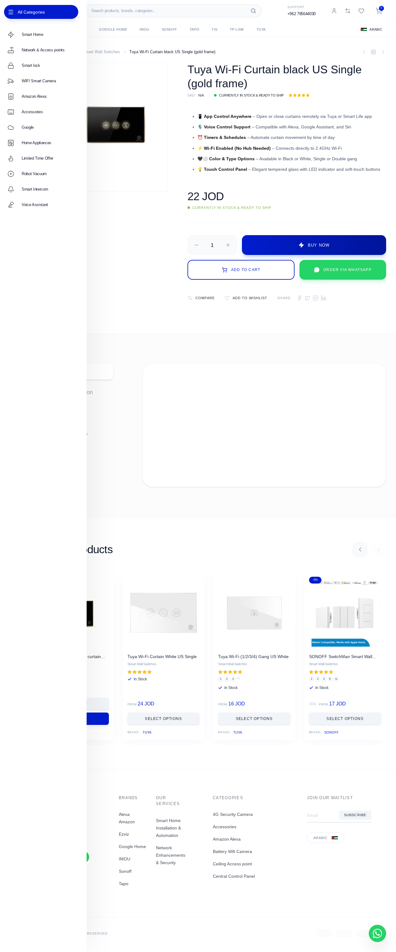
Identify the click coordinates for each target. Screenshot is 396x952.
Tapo (194, 29)
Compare (205, 298)
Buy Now (319, 245)
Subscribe (355, 815)
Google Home (113, 29)
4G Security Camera (233, 814)
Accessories (224, 826)
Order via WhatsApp (347, 270)
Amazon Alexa (227, 839)
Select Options (163, 719)
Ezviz (124, 834)
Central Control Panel (234, 876)
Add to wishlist (250, 298)
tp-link (237, 29)
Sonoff (169, 29)
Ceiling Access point (232, 863)
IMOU (144, 29)
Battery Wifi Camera (232, 851)
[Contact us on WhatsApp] (377, 933)
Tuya (261, 29)
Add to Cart (245, 270)
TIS (214, 29)
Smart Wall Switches (101, 52)
